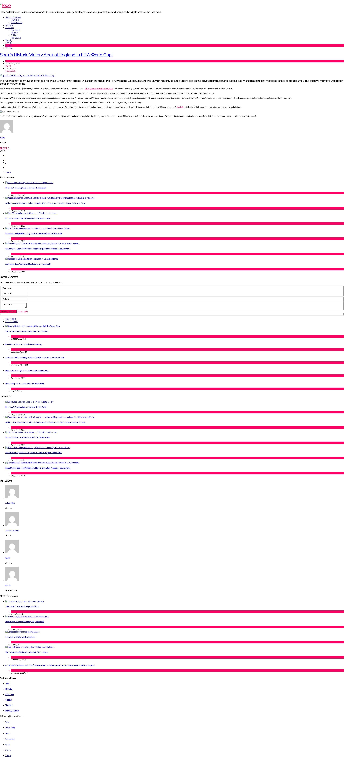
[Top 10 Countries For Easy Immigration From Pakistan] (32, 326)
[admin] (12, 580)
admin (8, 585)
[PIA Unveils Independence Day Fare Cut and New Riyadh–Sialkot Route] (37, 228)
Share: (3, 151)
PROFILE (4, 148)
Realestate (16, 38)
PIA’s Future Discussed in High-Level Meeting (23, 344)
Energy (8, 48)
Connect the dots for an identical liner (20, 637)
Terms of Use (10, 739)
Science (8, 750)
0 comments (10, 71)
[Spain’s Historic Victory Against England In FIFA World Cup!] (27, 75)
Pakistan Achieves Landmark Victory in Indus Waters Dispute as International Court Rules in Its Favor (45, 203)
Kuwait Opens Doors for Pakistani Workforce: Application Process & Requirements (37, 249)
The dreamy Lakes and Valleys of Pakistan (22, 607)
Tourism (14, 32)
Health (8, 43)
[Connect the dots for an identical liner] (22, 632)
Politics (14, 35)
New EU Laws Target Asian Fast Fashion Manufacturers (27, 371)
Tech (13, 193)
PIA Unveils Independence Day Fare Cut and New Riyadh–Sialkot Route (33, 234)
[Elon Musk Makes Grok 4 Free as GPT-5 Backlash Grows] (31, 213)
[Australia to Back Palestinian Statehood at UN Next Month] (31, 259)
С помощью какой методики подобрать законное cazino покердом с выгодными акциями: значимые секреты (50, 665)
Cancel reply (22, 311)
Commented (11, 321)
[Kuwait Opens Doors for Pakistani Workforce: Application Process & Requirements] (42, 243)
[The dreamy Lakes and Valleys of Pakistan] (24, 601)
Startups (15, 20)
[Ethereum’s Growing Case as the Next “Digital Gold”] (29, 182)
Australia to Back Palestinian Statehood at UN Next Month (28, 264)
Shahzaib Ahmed (12, 530)
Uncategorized (17, 670)
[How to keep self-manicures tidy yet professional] (27, 616)
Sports (8, 45)
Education (15, 30)
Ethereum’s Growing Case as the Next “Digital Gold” (25, 188)
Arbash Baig (10, 503)
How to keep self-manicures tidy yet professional (24, 384)
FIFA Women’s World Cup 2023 (99, 89)
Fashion (9, 25)
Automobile (16, 22)
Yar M (8, 66)
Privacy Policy (12, 710)
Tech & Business (13, 17)
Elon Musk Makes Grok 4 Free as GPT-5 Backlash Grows (27, 218)
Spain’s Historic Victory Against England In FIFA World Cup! (56, 54)
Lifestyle (9, 27)
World (7, 722)
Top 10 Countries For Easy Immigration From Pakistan (26, 331)
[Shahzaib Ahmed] (12, 525)
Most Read (10, 319)
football (180, 107)
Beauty (8, 40)
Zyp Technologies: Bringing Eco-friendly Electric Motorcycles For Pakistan (34, 357)
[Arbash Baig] (12, 498)
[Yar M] (6, 132)
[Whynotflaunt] (5, 5)
